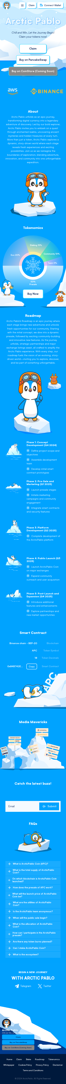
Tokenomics (54, 1059)
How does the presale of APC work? (33, 887)
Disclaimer (58, 1065)
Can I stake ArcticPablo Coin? (29, 948)
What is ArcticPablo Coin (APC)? (30, 863)
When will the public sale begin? (30, 917)
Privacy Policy (42, 1065)
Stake (28, 1059)
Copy (32, 666)
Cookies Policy (25, 1065)
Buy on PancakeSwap (33, 59)
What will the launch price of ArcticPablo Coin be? (34, 895)
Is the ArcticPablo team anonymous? (33, 911)
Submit (52, 806)
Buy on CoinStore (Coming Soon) (33, 71)
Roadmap (39, 1059)
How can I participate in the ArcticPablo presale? (34, 934)
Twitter (47, 986)
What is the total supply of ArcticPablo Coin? (33, 871)
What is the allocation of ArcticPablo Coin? (32, 925)
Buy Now (33, 293)
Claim (32, 5)
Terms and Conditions (33, 1070)
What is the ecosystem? (26, 954)
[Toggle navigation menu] (22, 5)
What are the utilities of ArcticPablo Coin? (32, 903)
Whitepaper (8, 1065)
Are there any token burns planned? (32, 941)
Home (9, 1059)
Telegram (25, 986)
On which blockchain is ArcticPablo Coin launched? (34, 880)
